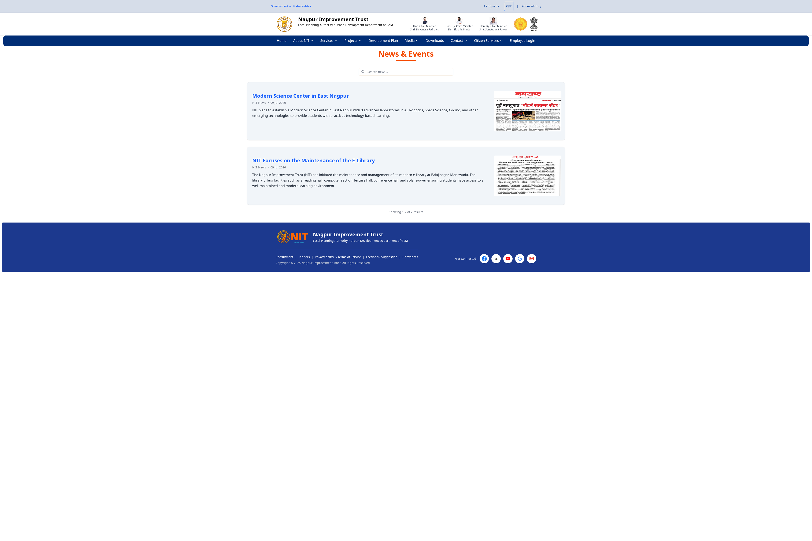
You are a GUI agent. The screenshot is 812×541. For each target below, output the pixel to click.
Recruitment (284, 257)
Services (326, 40)
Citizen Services (486, 40)
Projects (351, 40)
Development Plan (383, 40)
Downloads (435, 40)
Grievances (410, 257)
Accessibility (531, 6)
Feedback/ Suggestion (381, 257)
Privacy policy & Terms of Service (338, 257)
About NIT (301, 40)
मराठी (509, 6)
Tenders (304, 257)
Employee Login (522, 40)
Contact (457, 40)
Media (410, 40)
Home (282, 40)
